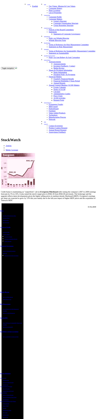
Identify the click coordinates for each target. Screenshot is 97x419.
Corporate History (55, 8)
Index (45, 121)
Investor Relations (5, 373)
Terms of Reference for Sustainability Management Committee (72, 51)
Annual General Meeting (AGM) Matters (64, 85)
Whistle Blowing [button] (47, 36)
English (35, 6)
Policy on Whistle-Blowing (59, 38)
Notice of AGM (59, 89)
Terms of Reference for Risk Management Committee (69, 45)
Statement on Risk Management (61, 47)
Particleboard (54, 109)
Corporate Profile (55, 17)
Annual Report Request (57, 130)
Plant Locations (54, 10)
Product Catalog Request (58, 128)
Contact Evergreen (56, 126)
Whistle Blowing (4, 292)
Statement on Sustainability (59, 53)
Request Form (58, 100)
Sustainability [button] (46, 49)
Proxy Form (57, 96)
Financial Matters (55, 77)
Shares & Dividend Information (60, 70)
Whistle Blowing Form (57, 40)
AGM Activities (59, 98)
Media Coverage (12, 150)
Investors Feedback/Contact (8, 382)
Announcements (55, 62)
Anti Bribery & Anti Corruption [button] (49, 55)
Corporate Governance (6, 246)
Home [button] (45, 4)
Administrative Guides (61, 94)
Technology (53, 115)
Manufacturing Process (57, 117)
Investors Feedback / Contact (64, 66)
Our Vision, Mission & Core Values (62, 6)
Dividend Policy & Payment (8, 391)
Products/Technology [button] (48, 102)
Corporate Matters (55, 19)
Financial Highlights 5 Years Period (66, 81)
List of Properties (55, 13)
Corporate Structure (8, 236)
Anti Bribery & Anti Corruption (9, 331)
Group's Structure (60, 21)
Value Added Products (57, 113)
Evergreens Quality (56, 104)
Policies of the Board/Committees (61, 30)
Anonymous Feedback (57, 132)
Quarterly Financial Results (63, 79)
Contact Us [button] (46, 124)
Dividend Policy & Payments (64, 75)
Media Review (58, 68)
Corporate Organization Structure (65, 23)
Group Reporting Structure (63, 25)
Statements (53, 32)
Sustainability (4, 318)
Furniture (52, 111)
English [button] (28, 4)
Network (52, 119)
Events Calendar (59, 87)
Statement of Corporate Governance (66, 34)
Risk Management (5, 304)
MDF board (53, 107)
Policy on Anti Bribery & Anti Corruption (64, 57)
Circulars (56, 92)
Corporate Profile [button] (47, 15)
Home (2, 210)
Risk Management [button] (47, 42)
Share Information (60, 72)
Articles (8, 146)
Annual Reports (59, 83)
